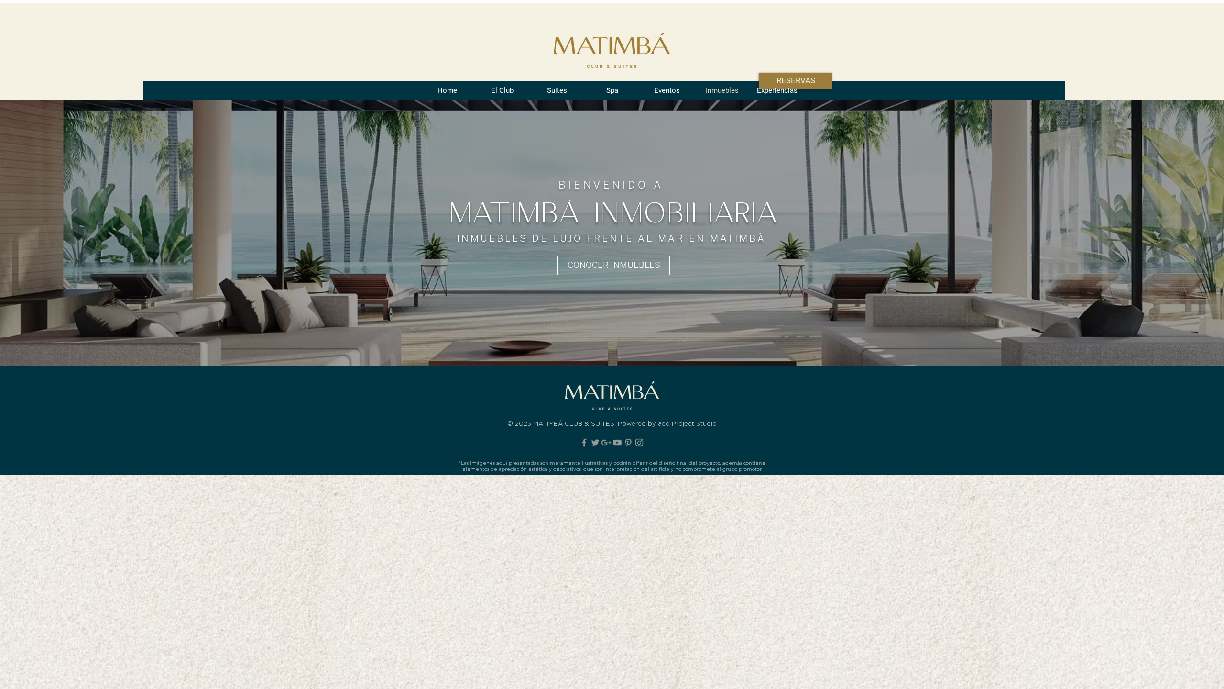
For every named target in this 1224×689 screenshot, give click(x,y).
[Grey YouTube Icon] (617, 442)
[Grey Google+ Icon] (606, 442)
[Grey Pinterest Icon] (628, 442)
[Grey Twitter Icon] (595, 442)
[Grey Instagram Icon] (639, 442)
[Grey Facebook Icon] (584, 442)
